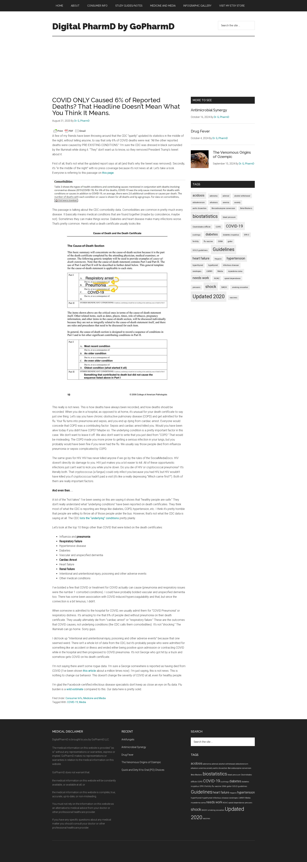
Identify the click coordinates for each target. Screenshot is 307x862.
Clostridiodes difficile (202, 227)
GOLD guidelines (200, 250)
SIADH (224, 287)
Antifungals (128, 739)
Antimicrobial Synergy (209, 110)
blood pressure (229, 217)
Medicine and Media (94, 698)
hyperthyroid (198, 265)
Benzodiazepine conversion (223, 208)
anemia (226, 202)
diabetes (212, 234)
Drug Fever (200, 131)
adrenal (226, 196)
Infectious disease (231, 265)
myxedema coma (235, 271)
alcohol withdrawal (242, 196)
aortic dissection (199, 208)
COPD (218, 227)
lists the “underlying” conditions (99, 518)
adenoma (213, 196)
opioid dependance (233, 278)
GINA (220, 241)
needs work (201, 278)
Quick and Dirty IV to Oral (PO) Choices (143, 769)
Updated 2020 (209, 296)
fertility (196, 241)
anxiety (237, 202)
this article (89, 670)
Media (82, 702)
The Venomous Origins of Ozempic (232, 154)
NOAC (216, 278)
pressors (196, 287)
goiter (230, 241)
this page (108, 172)
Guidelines (223, 249)
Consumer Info (74, 698)
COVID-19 (72, 702)
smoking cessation (240, 287)
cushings (196, 235)
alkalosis (214, 202)
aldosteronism (199, 202)
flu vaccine (208, 241)
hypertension (236, 258)
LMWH (209, 271)
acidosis (198, 195)
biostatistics (205, 216)
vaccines (233, 297)
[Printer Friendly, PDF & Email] (69, 131)
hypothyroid (213, 265)
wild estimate (74, 689)
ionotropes (197, 271)
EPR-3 (246, 235)
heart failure (201, 258)
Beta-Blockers (246, 208)
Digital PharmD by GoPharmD (113, 26)
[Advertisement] (153, 63)
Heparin (218, 259)
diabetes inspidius (231, 235)
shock (210, 286)
